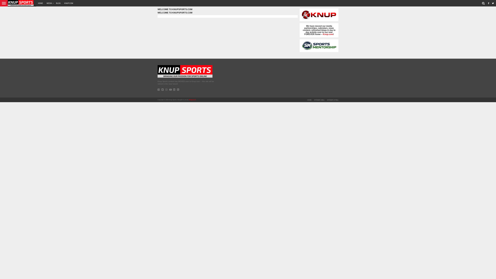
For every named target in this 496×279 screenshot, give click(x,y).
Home (40, 3)
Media (49, 3)
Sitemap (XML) (319, 100)
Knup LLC (192, 99)
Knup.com (68, 3)
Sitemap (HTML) (332, 100)
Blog (58, 3)
